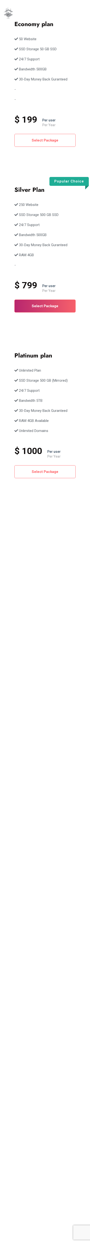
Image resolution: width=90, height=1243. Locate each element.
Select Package (45, 140)
